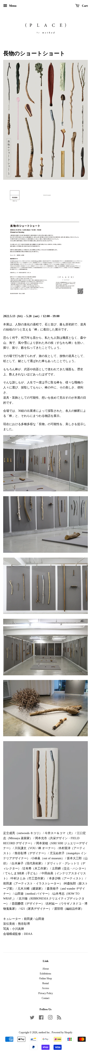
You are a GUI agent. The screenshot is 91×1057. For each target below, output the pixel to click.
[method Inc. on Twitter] (32, 1018)
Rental (45, 983)
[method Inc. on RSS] (59, 1018)
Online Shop (45, 978)
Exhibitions (45, 973)
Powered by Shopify (62, 1032)
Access (45, 988)
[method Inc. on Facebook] (41, 1018)
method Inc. (44, 1032)
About (45, 968)
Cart (84, 5)
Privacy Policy (45, 993)
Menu (12, 5)
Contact (45, 998)
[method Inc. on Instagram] (50, 1018)
